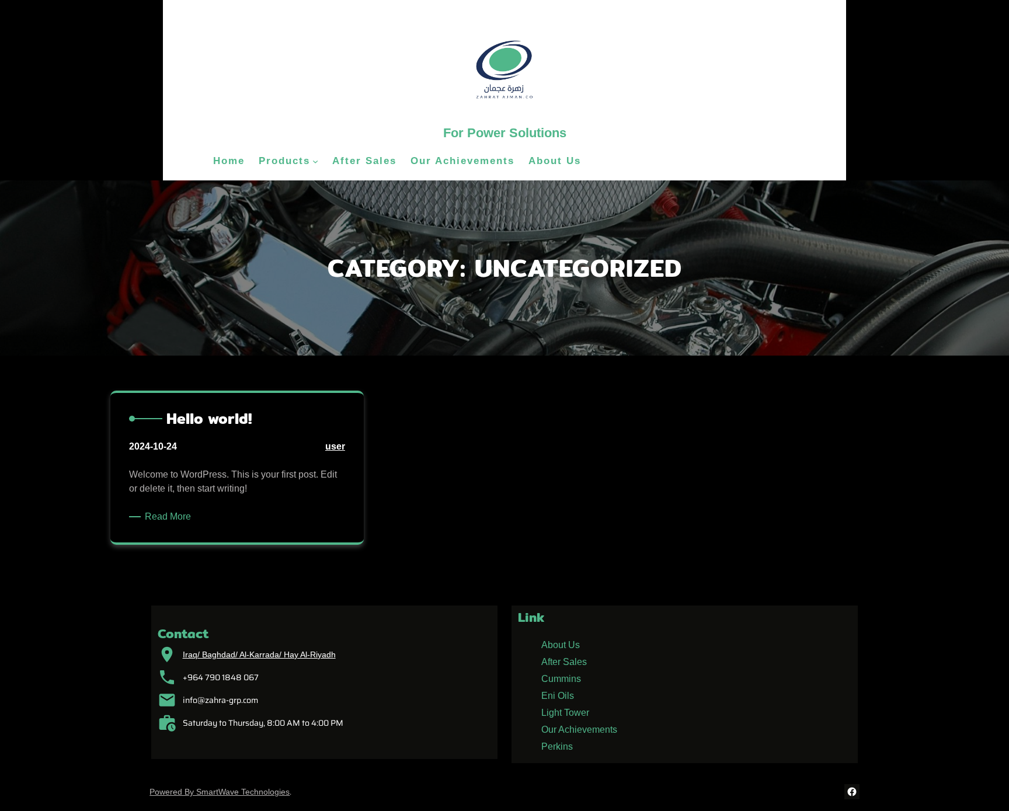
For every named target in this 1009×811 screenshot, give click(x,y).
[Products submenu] (315, 161)
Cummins (561, 679)
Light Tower (565, 713)
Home (229, 160)
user (335, 446)
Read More (170, 517)
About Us (560, 645)
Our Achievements (579, 730)
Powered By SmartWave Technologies (219, 791)
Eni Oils (557, 696)
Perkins (557, 746)
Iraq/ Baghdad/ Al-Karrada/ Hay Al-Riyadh (259, 654)
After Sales (564, 662)
